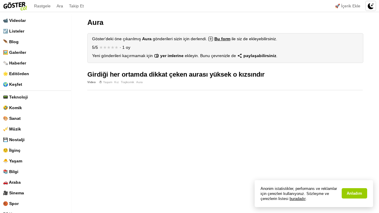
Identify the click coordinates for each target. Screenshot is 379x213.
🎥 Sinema (13, 193)
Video (91, 82)
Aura (139, 82)
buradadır (298, 198)
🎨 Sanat (12, 118)
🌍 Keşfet (12, 84)
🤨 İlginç (11, 150)
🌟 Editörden (16, 73)
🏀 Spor (11, 203)
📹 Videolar (14, 20)
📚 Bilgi (10, 171)
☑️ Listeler (13, 31)
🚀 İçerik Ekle (347, 6)
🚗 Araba (12, 182)
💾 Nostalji (14, 139)
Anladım (354, 193)
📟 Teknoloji (15, 97)
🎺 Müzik (12, 129)
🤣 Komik (12, 107)
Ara (60, 6)
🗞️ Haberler (14, 63)
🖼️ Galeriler (14, 52)
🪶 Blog (11, 41)
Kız (116, 82)
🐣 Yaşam (12, 161)
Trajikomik (127, 82)
